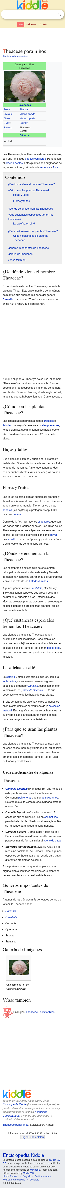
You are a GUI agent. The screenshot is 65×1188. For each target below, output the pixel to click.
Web (21, 24)
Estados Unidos (38, 581)
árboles (7, 425)
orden (9, 163)
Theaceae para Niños (15, 1124)
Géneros (25, 135)
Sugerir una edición (32, 1137)
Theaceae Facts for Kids (40, 1012)
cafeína (10, 677)
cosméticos (51, 817)
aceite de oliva (52, 840)
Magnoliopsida (27, 118)
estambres (44, 521)
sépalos (7, 510)
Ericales (24, 123)
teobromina (9, 681)
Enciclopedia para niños (15, 56)
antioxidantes (50, 797)
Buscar (59, 14)
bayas (54, 535)
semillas (13, 539)
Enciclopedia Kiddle (14, 1104)
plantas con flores (35, 158)
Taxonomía (24, 104)
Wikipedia (35, 1169)
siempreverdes (50, 425)
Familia (7, 127)
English (43, 24)
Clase (7, 118)
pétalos (17, 514)
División (8, 114)
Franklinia (36, 588)
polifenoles (53, 648)
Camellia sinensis (32, 690)
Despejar (52, 14)
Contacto (34, 1179)
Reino (7, 109)
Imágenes (31, 24)
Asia (55, 167)
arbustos (49, 421)
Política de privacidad (14, 1179)
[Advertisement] (32, 37)
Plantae (24, 109)
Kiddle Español (10, 1176)
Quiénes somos (43, 1176)
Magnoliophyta (27, 114)
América (45, 167)
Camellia (8, 299)
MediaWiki (28, 1173)
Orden (7, 123)
